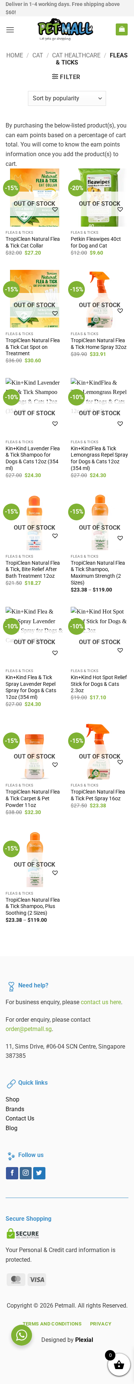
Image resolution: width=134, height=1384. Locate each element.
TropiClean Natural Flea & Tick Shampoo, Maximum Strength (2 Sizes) (98, 573)
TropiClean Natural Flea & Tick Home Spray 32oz (99, 343)
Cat (37, 55)
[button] (10, 30)
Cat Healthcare (76, 55)
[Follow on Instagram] (26, 1173)
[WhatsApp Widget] (21, 1335)
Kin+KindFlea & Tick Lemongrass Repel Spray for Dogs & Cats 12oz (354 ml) (99, 458)
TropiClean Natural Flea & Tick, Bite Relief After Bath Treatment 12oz (33, 569)
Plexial (84, 1339)
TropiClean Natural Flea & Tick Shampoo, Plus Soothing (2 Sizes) (33, 906)
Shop (12, 1099)
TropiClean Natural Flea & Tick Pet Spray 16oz (98, 795)
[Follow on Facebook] (12, 1173)
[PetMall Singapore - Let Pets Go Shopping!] (65, 29)
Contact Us (20, 1118)
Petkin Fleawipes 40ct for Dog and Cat (96, 242)
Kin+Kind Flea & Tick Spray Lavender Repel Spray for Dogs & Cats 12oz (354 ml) (31, 687)
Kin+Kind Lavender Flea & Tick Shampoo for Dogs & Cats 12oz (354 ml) (33, 458)
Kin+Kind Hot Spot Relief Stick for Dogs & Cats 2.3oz (99, 683)
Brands (15, 1109)
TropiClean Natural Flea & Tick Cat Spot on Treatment (33, 346)
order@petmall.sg (29, 1029)
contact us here (101, 1002)
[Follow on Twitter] (39, 1173)
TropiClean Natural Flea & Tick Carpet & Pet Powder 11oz (33, 798)
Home (14, 55)
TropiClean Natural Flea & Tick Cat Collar (33, 242)
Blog (11, 1128)
